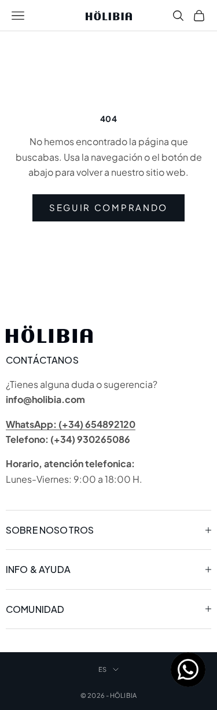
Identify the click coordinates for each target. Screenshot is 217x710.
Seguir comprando (108, 207)
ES (102, 669)
